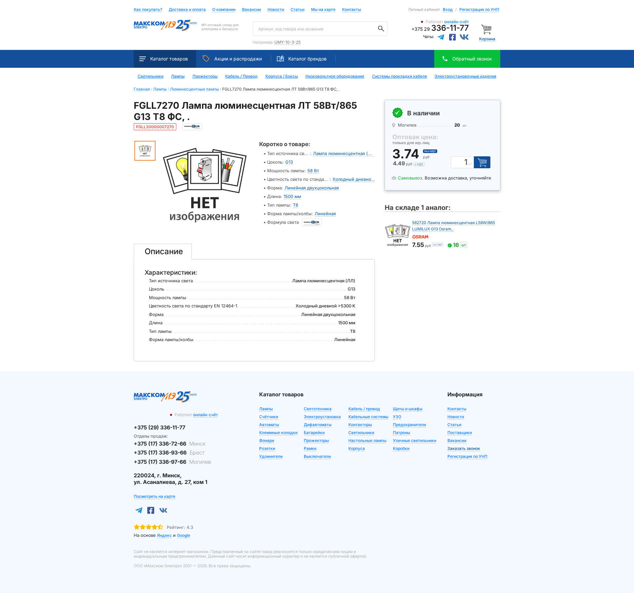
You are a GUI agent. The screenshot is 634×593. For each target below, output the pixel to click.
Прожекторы (205, 76)
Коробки (401, 448)
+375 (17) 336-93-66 (169, 452)
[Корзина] (487, 28)
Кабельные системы (368, 416)
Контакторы (360, 424)
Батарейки (314, 432)
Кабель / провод (364, 408)
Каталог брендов (307, 58)
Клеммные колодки (278, 432)
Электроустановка (322, 416)
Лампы (178, 76)
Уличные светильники (414, 440)
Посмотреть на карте (154, 496)
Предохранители (409, 424)
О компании (223, 9)
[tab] (163, 251)
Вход (448, 9)
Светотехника (318, 408)
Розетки (267, 448)
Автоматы (269, 424)
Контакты (351, 9)
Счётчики (268, 416)
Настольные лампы (367, 440)
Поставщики (459, 432)
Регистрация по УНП (479, 9)
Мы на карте (323, 9)
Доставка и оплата (187, 10)
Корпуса (356, 448)
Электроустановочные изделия (465, 76)
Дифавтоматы (318, 424)
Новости (275, 10)
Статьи (297, 10)
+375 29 (440, 29)
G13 (289, 162)
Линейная (325, 213)
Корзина (487, 38)
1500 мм (292, 196)
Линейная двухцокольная (312, 187)
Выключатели (317, 456)
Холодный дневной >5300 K (363, 179)
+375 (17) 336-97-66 (172, 461)
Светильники (150, 76)
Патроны (401, 432)
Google (183, 535)
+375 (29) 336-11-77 (159, 427)
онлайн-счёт (456, 21)
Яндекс (164, 535)
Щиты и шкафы (407, 408)
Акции (238, 58)
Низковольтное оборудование (334, 76)
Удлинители (271, 456)
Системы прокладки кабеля (399, 76)
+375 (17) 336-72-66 (169, 443)
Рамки (310, 448)
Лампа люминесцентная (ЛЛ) (344, 153)
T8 (295, 205)
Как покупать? (148, 10)
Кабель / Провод (241, 76)
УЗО (397, 416)
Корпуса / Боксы (281, 76)
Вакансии (251, 10)
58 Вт (313, 170)
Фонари (266, 440)
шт (470, 164)
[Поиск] (381, 28)
